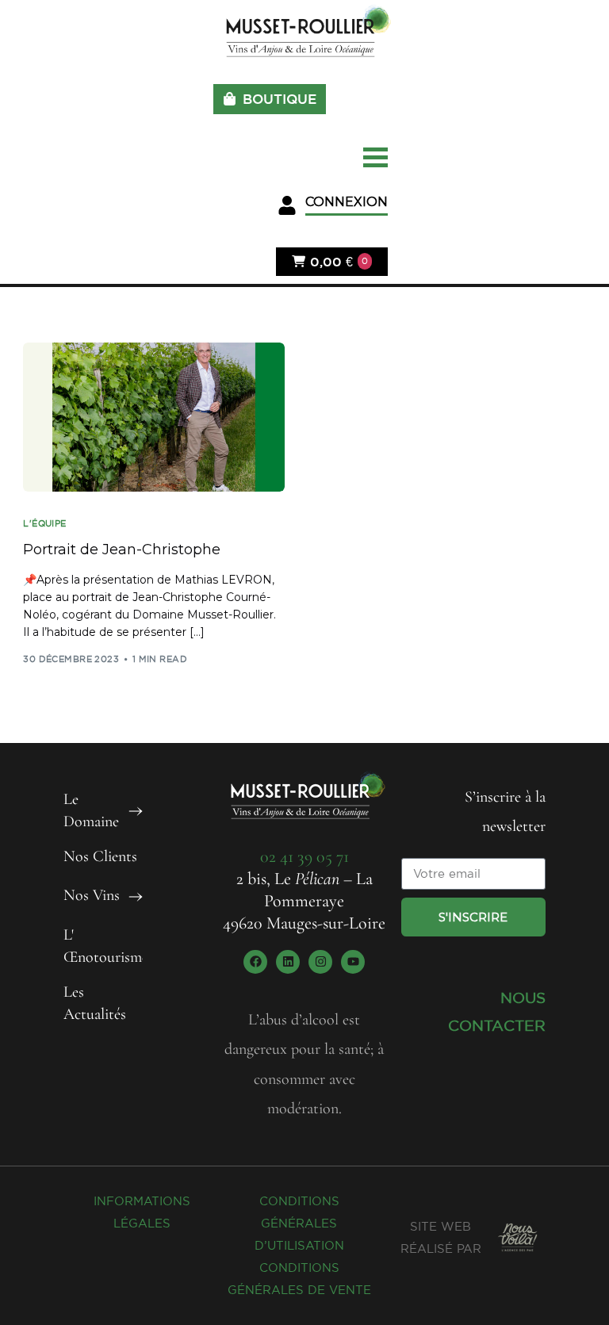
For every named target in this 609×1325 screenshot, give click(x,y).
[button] (333, 206)
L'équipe (45, 523)
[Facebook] (255, 962)
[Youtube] (353, 962)
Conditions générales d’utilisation (299, 1223)
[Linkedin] (288, 962)
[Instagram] (320, 962)
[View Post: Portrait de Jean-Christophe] (154, 417)
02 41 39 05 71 (304, 856)
